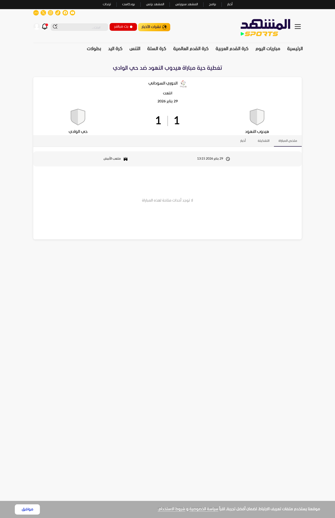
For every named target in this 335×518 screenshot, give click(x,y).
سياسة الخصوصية (203, 509)
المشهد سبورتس (186, 4)
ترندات (107, 4)
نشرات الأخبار (151, 27)
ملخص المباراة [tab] (287, 141)
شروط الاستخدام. (171, 509)
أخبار (229, 4)
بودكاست (128, 4)
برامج (212, 4)
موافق (27, 509)
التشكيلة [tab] (263, 141)
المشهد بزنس (155, 4)
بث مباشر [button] (121, 26)
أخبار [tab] (243, 141)
